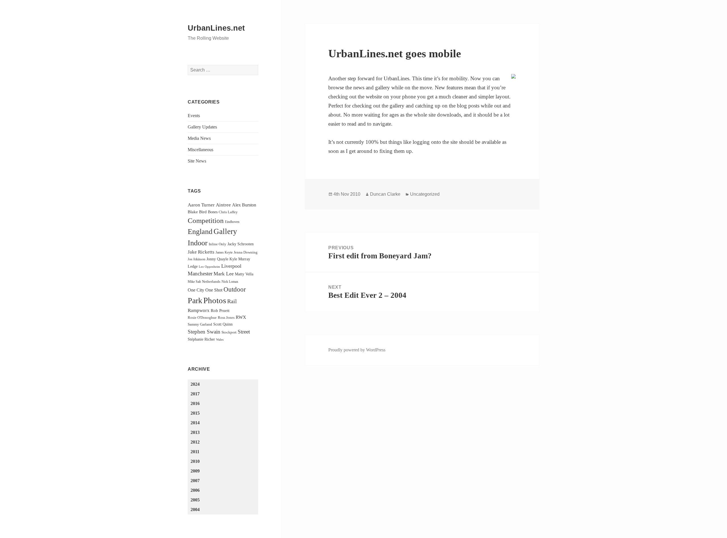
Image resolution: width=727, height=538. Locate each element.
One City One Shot (205, 290)
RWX (241, 317)
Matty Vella (244, 274)
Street (244, 332)
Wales (219, 339)
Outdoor (234, 289)
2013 (195, 432)
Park (195, 300)
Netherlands (211, 281)
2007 (195, 480)
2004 (195, 509)
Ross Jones (226, 317)
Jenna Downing (246, 252)
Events (194, 115)
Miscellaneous (200, 149)
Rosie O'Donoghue (202, 317)
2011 (195, 451)
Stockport (229, 332)
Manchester (200, 274)
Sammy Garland (200, 324)
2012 (195, 442)
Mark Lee (224, 274)
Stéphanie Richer (201, 339)
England (200, 231)
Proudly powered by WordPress (356, 349)
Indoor (198, 243)
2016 (195, 403)
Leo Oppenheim (209, 266)
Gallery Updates (202, 127)
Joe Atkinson (196, 259)
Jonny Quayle (217, 259)
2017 (195, 393)
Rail (232, 301)
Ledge (193, 266)
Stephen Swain (204, 332)
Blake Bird (197, 211)
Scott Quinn (223, 324)
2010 (195, 461)
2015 (195, 413)
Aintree (223, 205)
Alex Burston (244, 204)
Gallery (225, 231)
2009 (195, 471)
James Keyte (224, 252)
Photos (214, 300)
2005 (195, 499)
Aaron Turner (201, 205)
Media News (199, 138)
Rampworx (199, 310)
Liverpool (231, 266)
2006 (195, 490)
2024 (195, 384)
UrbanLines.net (216, 28)
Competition (206, 220)
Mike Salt (194, 282)
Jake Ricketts (201, 252)
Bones (213, 212)
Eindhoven (232, 222)
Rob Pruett (220, 310)
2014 (195, 422)
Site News (197, 161)
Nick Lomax (230, 282)
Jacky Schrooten (240, 244)
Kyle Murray (239, 259)
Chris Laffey (228, 212)
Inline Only (217, 244)
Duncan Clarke (385, 194)
